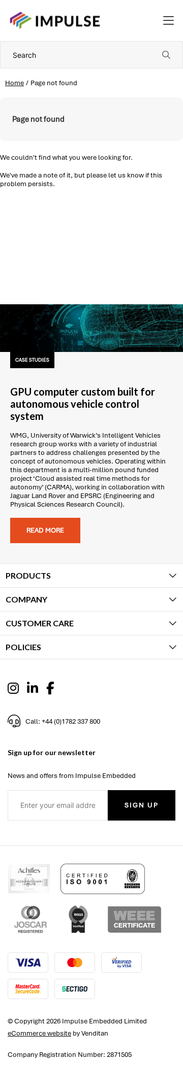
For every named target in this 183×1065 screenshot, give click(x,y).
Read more (45, 530)
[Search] (166, 54)
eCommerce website (39, 1033)
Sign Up (142, 805)
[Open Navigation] (168, 21)
